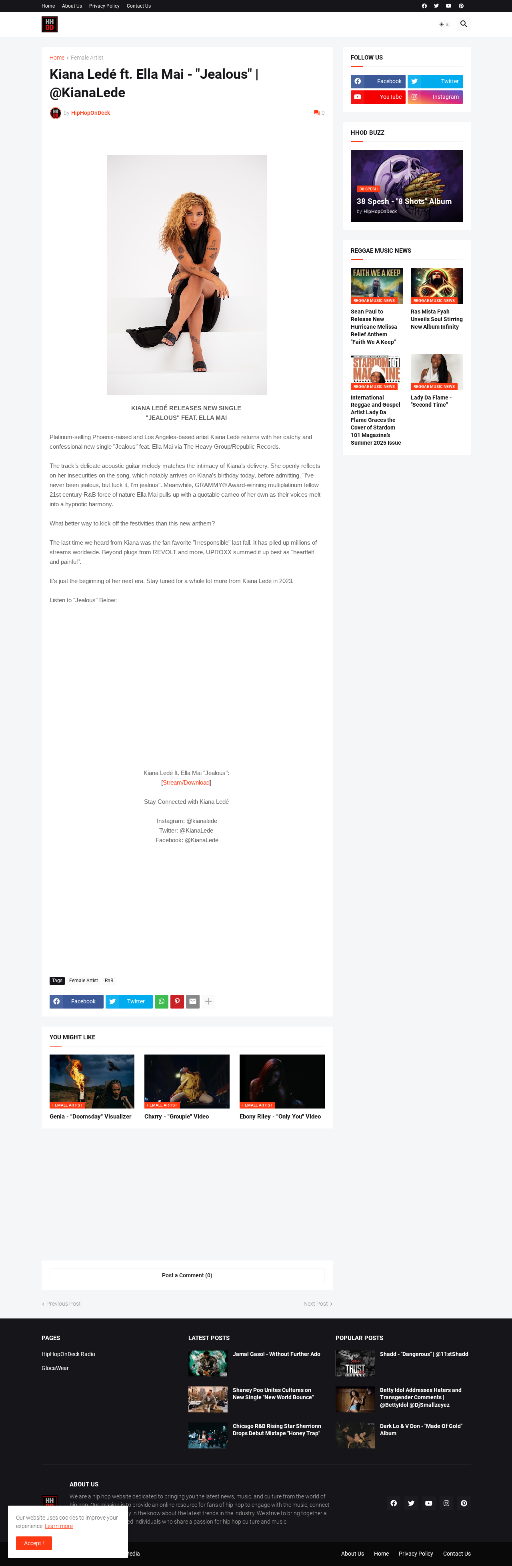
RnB (109, 980)
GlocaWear (55, 1368)
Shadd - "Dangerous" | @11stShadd (424, 1354)
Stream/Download (186, 782)
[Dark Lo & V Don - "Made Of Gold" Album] (355, 1435)
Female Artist (87, 58)
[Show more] (208, 1002)
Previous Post (63, 1303)
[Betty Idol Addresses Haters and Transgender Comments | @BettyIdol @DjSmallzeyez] (355, 1399)
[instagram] (446, 1503)
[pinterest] (461, 6)
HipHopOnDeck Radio (68, 1354)
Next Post (316, 1303)
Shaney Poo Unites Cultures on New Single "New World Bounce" (273, 1394)
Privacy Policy (104, 6)
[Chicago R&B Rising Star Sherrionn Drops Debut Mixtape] (208, 1435)
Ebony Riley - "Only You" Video (280, 1116)
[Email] (193, 1002)
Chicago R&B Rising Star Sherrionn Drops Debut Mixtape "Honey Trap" (277, 1430)
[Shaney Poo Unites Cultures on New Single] (208, 1399)
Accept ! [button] (34, 1543)
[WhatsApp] (161, 1002)
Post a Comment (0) (187, 1275)
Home (48, 6)
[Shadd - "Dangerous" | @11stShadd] (355, 1363)
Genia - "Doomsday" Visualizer (90, 1116)
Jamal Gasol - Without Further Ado (276, 1354)
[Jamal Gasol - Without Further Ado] (208, 1363)
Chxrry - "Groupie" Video (176, 1116)
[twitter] (436, 6)
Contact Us (139, 6)
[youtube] (449, 6)
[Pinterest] (177, 1002)
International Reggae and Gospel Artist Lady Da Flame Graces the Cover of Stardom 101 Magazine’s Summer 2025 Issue (376, 420)
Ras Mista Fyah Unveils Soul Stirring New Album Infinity (437, 319)
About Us (72, 6)
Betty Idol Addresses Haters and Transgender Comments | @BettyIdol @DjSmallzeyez (421, 1397)
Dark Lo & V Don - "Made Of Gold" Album (421, 1430)
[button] (444, 24)
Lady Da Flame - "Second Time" (431, 401)
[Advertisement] (187, 911)
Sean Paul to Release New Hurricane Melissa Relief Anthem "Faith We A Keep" (374, 326)
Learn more (59, 1526)
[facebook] (424, 6)
